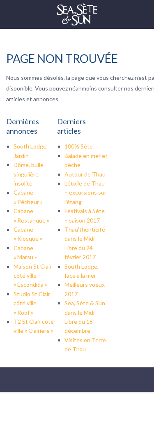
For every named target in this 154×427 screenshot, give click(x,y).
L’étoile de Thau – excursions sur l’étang (85, 192)
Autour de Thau (85, 174)
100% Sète (78, 146)
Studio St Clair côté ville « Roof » (32, 303)
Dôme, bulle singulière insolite (29, 174)
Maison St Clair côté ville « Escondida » (33, 275)
